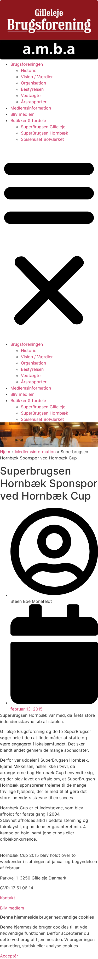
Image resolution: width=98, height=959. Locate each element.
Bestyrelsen (32, 89)
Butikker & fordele (28, 120)
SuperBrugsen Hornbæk (44, 133)
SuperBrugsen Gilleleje (43, 126)
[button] (49, 241)
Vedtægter (31, 95)
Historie (28, 70)
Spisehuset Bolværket (42, 139)
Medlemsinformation (30, 108)
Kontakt (7, 897)
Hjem (5, 451)
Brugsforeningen (26, 64)
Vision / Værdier (37, 76)
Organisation (33, 83)
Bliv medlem (22, 114)
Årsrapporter (34, 101)
